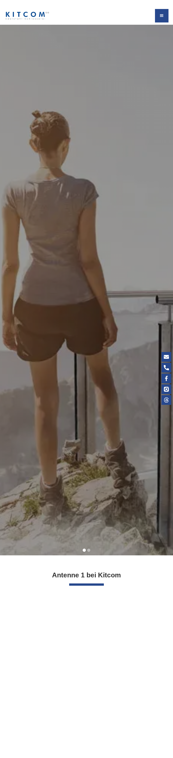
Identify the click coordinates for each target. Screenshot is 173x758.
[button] (161, 15)
